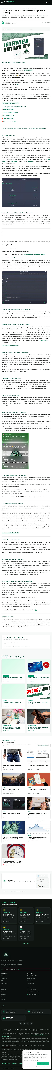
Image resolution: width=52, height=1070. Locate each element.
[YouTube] (20, 1023)
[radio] (5, 643)
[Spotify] (24, 1023)
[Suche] (46, 2)
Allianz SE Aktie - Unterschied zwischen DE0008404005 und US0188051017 (11, 791)
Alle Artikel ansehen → (43, 745)
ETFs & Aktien (7, 7)
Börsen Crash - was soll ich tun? (11, 813)
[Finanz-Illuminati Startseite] (25, 1006)
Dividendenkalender (32, 975)
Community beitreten (34, 994)
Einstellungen (27, 1066)
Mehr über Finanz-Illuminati (10, 969)
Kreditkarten (4, 978)
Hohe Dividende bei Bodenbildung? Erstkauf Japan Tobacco (37, 838)
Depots (3, 975)
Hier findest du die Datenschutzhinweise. (35, 254)
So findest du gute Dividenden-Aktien (38, 765)
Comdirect (30, 161)
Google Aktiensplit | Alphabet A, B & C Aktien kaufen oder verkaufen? (38, 814)
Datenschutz (14, 1063)
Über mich (3, 997)
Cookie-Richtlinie (45, 1066)
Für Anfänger (30, 980)
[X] (27, 1023)
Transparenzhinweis (5, 1047)
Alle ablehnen (30, 1063)
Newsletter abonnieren (34, 992)
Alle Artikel (3, 989)
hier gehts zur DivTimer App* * (10, 103)
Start (2, 7)
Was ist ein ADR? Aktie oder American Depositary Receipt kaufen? (13, 838)
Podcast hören (32, 989)
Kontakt (3, 999)
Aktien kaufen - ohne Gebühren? (37, 789)
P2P (2, 980)
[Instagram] (31, 1023)
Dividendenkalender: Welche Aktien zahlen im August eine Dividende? (12, 861)
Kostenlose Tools (31, 978)
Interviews (3, 994)
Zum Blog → (26, 943)
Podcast (3, 992)
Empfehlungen (30, 983)
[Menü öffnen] (49, 2)
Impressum (21, 1063)
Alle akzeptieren (43, 1063)
